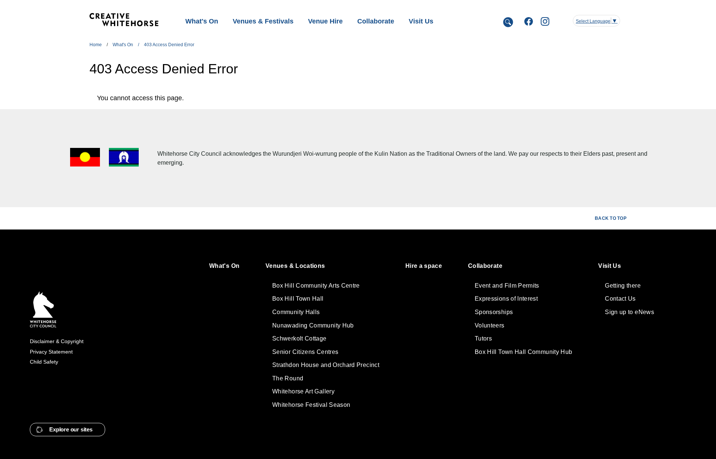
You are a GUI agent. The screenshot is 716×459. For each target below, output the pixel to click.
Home (96, 44)
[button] (67, 429)
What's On (123, 44)
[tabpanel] (331, 98)
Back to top (610, 218)
